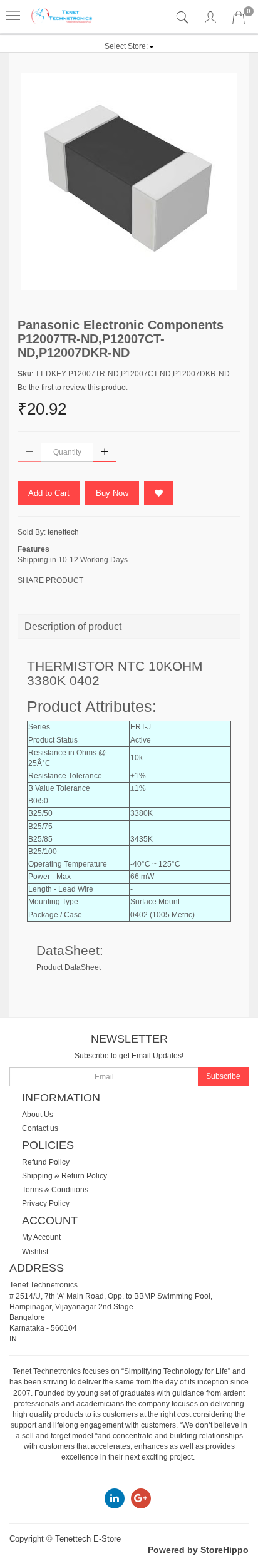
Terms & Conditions (55, 1189)
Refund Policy (46, 1162)
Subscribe (223, 1076)
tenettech (63, 532)
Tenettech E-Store (88, 1538)
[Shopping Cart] (239, 20)
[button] (129, 46)
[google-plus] (141, 1497)
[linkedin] (115, 1497)
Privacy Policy (46, 1203)
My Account (41, 1237)
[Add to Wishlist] (158, 493)
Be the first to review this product (72, 387)
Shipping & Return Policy (64, 1176)
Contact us (40, 1128)
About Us (37, 1114)
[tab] (183, 18)
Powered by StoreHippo (198, 1550)
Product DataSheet (68, 967)
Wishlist (35, 1251)
